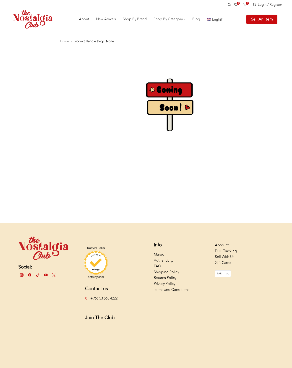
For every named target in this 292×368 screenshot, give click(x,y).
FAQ (157, 266)
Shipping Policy (166, 272)
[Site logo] (33, 19)
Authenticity (163, 260)
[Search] (228, 4)
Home (65, 41)
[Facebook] (29, 275)
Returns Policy (165, 278)
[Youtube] (45, 275)
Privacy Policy (164, 284)
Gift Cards (223, 262)
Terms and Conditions (171, 289)
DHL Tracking (226, 251)
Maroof (160, 254)
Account (222, 245)
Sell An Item (262, 19)
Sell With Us (224, 257)
